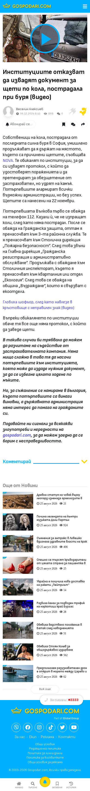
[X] (62, 727)
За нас (20, 737)
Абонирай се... (21, 124)
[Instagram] (39, 727)
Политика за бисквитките (45, 757)
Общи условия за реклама (45, 762)
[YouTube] (73, 727)
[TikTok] (50, 727)
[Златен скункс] (83, 111)
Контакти (66, 737)
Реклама (47, 737)
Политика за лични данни (45, 753)
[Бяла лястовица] (72, 111)
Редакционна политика (45, 748)
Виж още (45, 689)
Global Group (71, 718)
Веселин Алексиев (29, 109)
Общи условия (45, 744)
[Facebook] (27, 727)
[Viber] (16, 727)
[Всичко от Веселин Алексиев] (8, 111)
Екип (32, 737)
